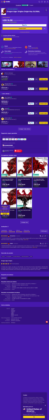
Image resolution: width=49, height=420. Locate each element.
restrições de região (12, 48)
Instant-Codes (7, 118)
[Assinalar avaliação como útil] (43, 236)
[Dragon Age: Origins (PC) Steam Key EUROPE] (8, 196)
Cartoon (6, 108)
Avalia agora (44, 231)
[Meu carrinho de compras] (44, 2)
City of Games (7, 97)
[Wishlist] (42, 2)
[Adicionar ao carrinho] (44, 28)
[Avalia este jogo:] (5, 264)
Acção (3, 256)
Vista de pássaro (25, 256)
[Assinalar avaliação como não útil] (45, 236)
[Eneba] (7, 2)
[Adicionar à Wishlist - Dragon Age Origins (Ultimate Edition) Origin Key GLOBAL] (14, 159)
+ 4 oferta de (24, 32)
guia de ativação (35, 48)
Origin (36, 47)
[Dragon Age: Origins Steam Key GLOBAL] (24, 165)
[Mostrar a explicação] (15, 85)
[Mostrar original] (40, 236)
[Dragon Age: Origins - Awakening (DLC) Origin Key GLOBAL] (40, 165)
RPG (31, 256)
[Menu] (2, 2)
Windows (13, 322)
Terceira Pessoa (16, 256)
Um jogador (8, 256)
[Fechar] (45, 405)
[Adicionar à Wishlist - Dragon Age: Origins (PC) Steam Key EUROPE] (14, 190)
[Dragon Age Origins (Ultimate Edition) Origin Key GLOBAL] (8, 165)
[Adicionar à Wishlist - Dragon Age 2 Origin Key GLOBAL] (29, 190)
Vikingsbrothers (7, 83)
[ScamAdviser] (8, 145)
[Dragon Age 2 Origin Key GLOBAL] (24, 196)
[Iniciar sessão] (47, 2)
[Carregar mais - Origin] (26, 47)
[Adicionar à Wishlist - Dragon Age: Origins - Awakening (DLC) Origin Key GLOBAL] (45, 159)
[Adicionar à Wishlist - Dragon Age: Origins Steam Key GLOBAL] (29, 159)
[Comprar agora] (24, 25)
